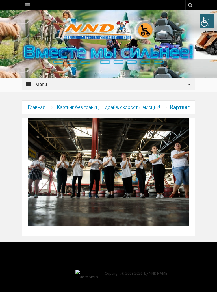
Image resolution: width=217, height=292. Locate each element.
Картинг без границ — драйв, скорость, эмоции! (108, 107)
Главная (36, 107)
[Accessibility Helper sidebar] (207, 21)
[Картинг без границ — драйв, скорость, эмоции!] (108, 172)
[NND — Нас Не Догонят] (108, 29)
